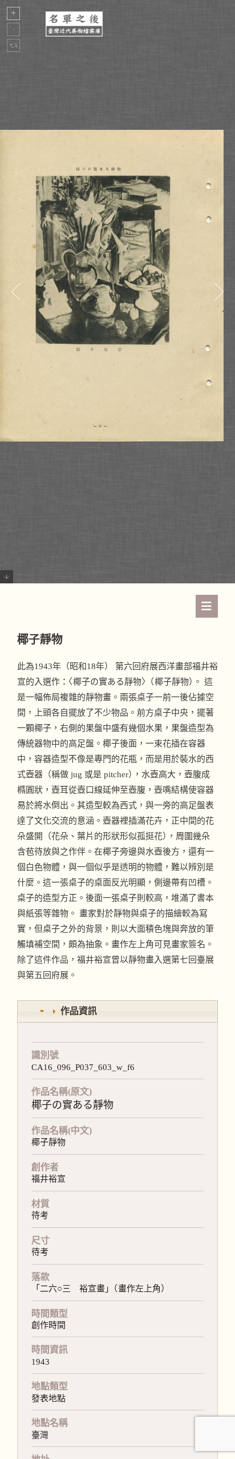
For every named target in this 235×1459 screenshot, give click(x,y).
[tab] (117, 1011)
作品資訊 (78, 1011)
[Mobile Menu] (206, 606)
